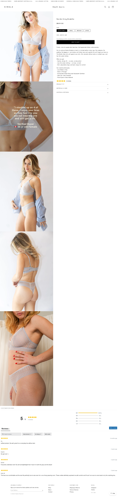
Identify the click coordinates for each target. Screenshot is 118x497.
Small (71, 30)
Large (87, 30)
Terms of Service (74, 490)
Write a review (113, 428)
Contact (50, 492)
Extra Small (62, 30)
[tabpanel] (59, 455)
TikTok (93, 490)
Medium (79, 30)
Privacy (72, 492)
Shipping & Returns (75, 487)
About (49, 490)
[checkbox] (48, 434)
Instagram (93, 487)
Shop (49, 487)
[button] (105, 7)
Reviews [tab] (6, 428)
